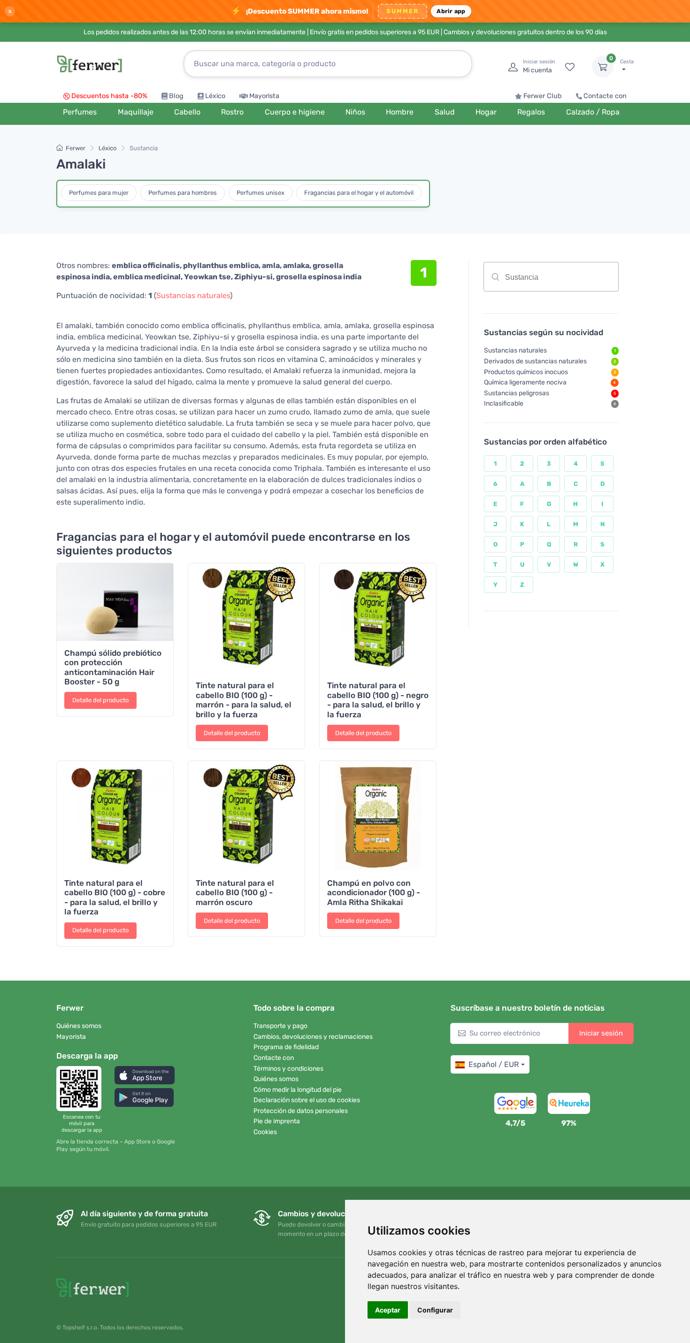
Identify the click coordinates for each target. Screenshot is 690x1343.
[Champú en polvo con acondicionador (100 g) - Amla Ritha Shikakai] (378, 816)
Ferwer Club (542, 96)
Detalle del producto (100, 700)
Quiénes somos (78, 1026)
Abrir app (451, 11)
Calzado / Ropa (593, 111)
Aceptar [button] (387, 1310)
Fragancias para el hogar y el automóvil (359, 192)
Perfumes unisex (260, 192)
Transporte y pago (280, 1026)
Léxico (215, 96)
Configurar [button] (435, 1310)
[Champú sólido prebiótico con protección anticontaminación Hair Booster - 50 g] (115, 601)
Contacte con (605, 96)
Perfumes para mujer (99, 192)
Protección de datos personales (300, 1111)
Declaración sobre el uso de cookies (306, 1100)
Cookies (265, 1132)
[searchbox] (571, 280)
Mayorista (264, 96)
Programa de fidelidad (286, 1047)
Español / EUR (493, 1064)
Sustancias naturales (193, 295)
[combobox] (551, 277)
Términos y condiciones (288, 1069)
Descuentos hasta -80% (109, 96)
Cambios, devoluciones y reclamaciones (313, 1037)
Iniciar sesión (601, 1033)
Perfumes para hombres (182, 192)
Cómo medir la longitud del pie (297, 1090)
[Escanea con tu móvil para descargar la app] (81, 1088)
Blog (176, 96)
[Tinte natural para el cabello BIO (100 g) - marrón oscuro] (246, 816)
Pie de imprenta (276, 1121)
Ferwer (75, 148)
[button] (145, 1075)
